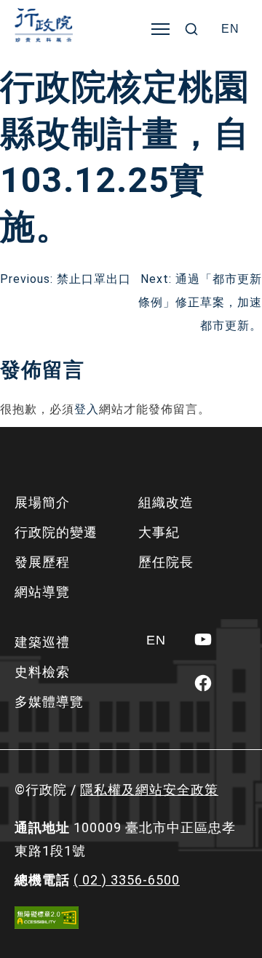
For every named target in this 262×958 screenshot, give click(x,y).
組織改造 (166, 502)
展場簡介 (42, 502)
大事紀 (159, 532)
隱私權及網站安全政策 (149, 789)
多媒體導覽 (49, 701)
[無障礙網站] (47, 917)
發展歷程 (42, 562)
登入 (86, 409)
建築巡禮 (42, 642)
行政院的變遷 (56, 532)
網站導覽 (42, 591)
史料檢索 (42, 671)
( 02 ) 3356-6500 (127, 879)
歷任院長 (166, 562)
